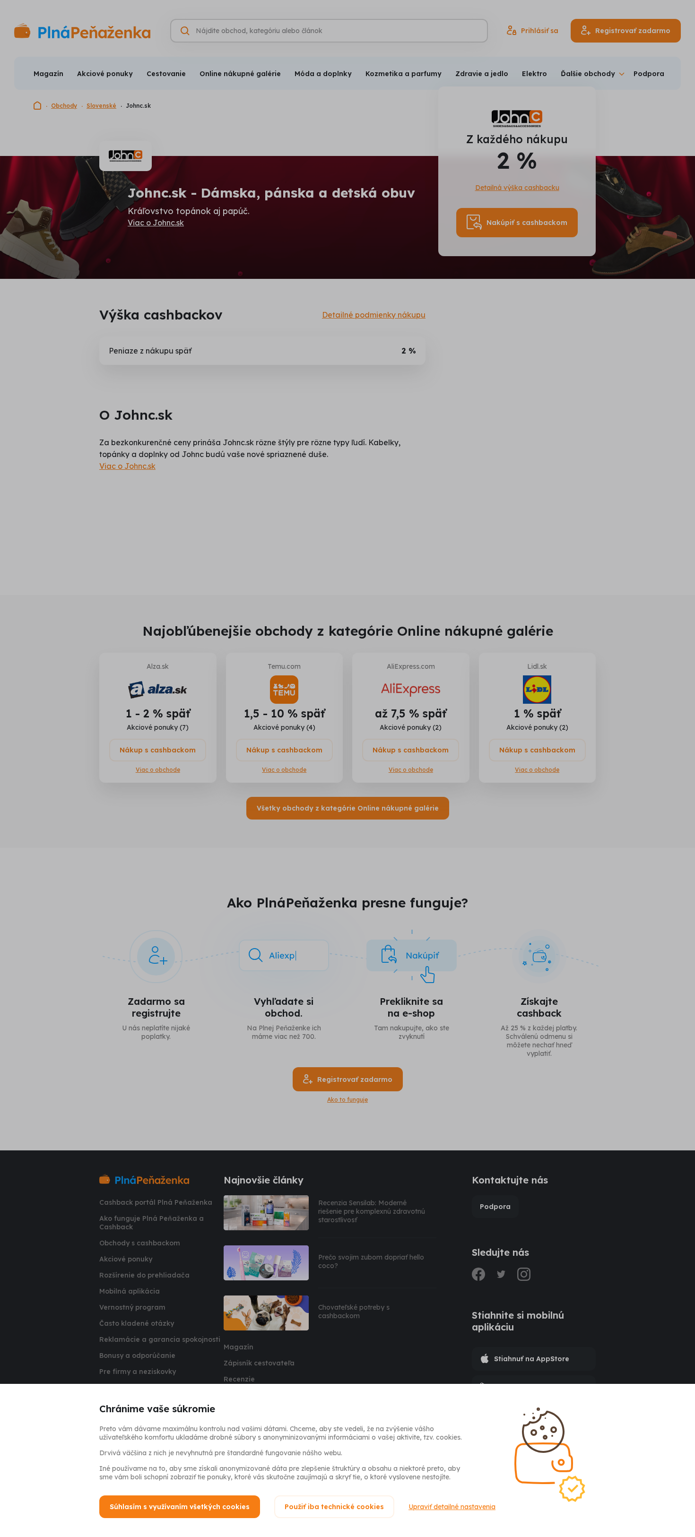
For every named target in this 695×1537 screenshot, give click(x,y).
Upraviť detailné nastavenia (451, 1506)
